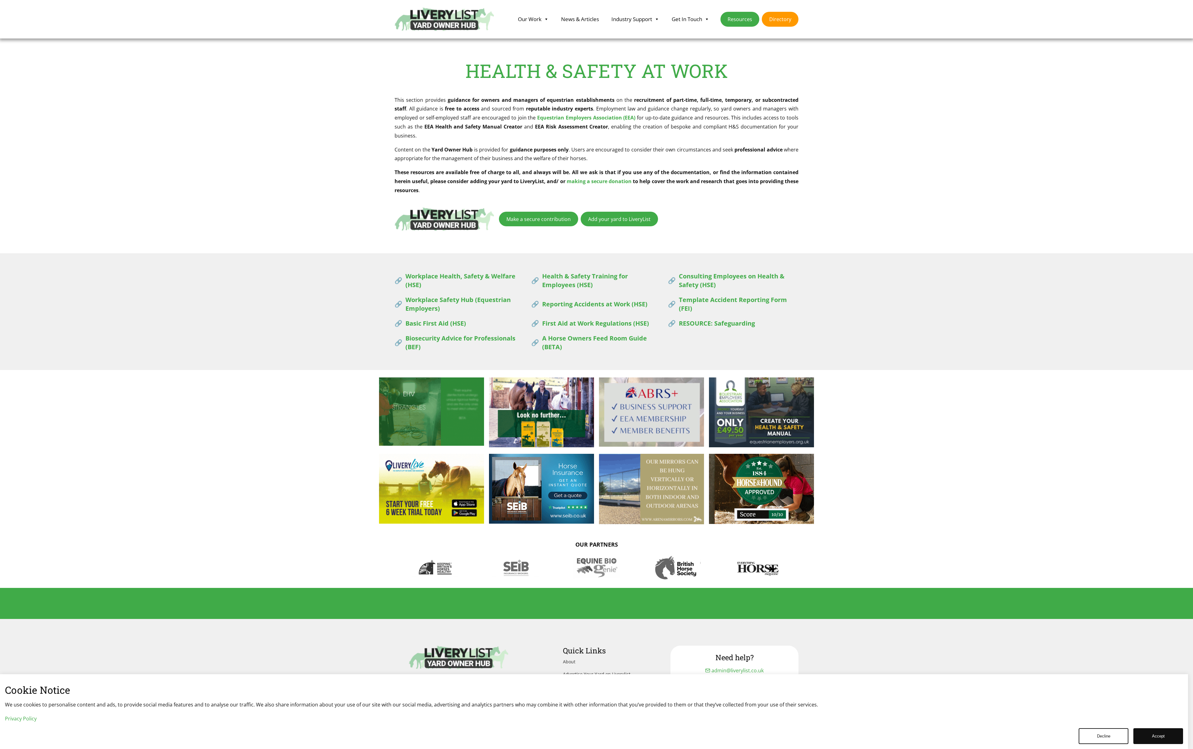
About (569, 662)
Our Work (530, 19)
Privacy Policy (21, 718)
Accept (1158, 736)
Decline (1103, 736)
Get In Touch (687, 19)
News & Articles (580, 19)
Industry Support (631, 19)
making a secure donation (599, 181)
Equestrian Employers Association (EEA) (586, 117)
